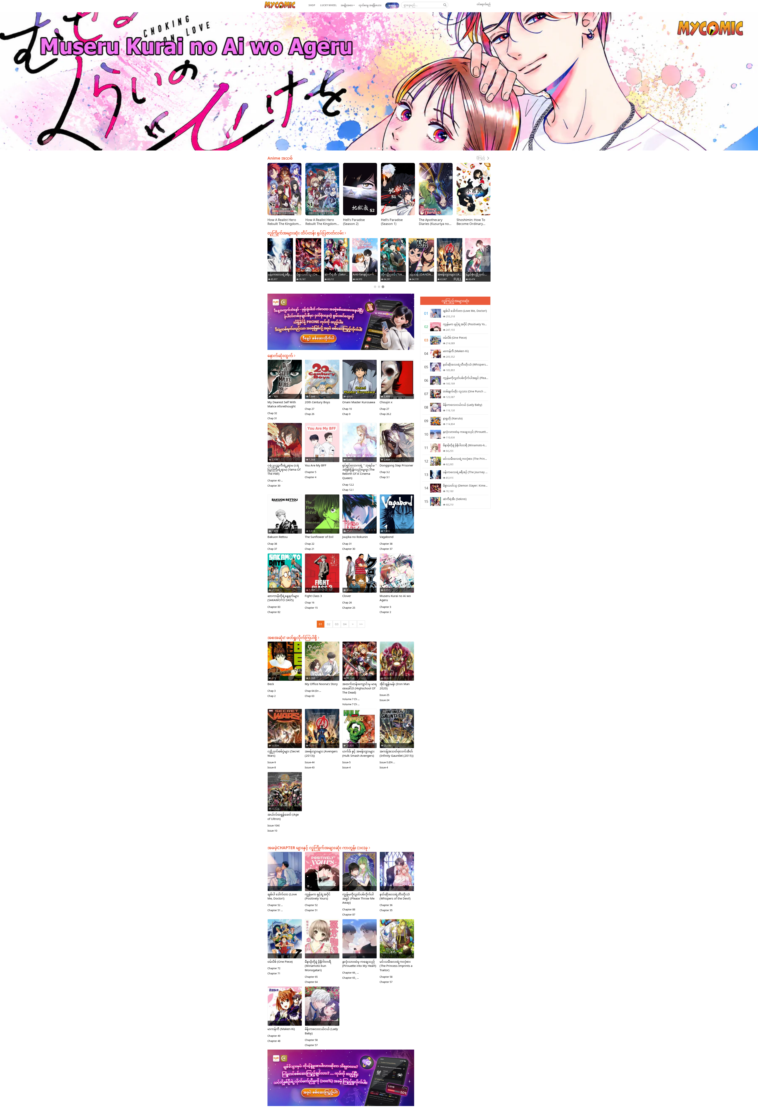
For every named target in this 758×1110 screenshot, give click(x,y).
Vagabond (386, 537)
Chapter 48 (273, 1041)
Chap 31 (272, 418)
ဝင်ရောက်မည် (484, 4)
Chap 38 (272, 543)
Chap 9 (346, 414)
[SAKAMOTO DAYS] (285, 578)
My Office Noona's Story (321, 684)
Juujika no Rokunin (355, 537)
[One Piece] (435, 340)
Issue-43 (309, 767)
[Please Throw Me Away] (359, 877)
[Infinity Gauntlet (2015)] (397, 732)
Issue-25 (384, 695)
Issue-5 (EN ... (387, 762)
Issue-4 (346, 767)
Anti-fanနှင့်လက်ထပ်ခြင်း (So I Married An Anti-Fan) (478, 274)
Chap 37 (272, 549)
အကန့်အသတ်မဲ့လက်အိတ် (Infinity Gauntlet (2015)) (397, 753)
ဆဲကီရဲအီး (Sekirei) (449, 274)
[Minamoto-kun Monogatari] (336, 256)
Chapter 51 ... (275, 910)
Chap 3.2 (385, 472)
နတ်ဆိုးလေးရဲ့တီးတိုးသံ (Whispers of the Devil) (395, 896)
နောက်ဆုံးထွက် (280, 355)
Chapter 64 (311, 982)
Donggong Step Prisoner (396, 465)
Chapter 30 (348, 549)
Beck (270, 684)
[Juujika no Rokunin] (359, 519)
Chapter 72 (273, 968)
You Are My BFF (315, 465)
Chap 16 (309, 602)
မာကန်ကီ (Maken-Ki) (281, 1029)
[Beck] (285, 666)
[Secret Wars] (285, 734)
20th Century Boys (317, 402)
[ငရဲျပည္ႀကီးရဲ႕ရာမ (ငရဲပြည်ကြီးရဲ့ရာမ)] (285, 447)
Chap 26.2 (385, 414)
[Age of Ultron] (285, 794)
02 (328, 624)
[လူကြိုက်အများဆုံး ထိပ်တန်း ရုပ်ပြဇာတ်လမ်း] (280, 5)
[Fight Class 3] (322, 577)
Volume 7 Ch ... (350, 699)
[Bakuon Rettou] (285, 519)
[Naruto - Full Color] (280, 254)
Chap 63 (309, 696)
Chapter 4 (310, 477)
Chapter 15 (311, 607)
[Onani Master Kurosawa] (359, 384)
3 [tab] (379, 148)
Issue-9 (271, 762)
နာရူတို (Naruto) (280, 274)
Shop (312, 5)
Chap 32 (272, 413)
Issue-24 (384, 700)
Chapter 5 (310, 472)
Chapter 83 (273, 607)
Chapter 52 (311, 905)
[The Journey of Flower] (393, 256)
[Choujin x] (397, 384)
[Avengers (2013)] (322, 732)
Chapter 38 (386, 543)
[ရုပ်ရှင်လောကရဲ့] (359, 447)
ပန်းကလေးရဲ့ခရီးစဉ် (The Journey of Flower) (393, 274)
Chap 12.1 (348, 490)
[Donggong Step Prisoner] (397, 447)
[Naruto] (435, 420)
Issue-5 (346, 762)
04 (345, 624)
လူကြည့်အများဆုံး (455, 300)
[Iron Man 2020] (397, 667)
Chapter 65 (311, 976)
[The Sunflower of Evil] (322, 519)
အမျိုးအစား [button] (347, 5)
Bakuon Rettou (277, 537)
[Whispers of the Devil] (397, 877)
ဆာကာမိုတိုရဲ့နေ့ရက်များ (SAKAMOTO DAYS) (283, 598)
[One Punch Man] (435, 393)
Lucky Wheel (328, 5)
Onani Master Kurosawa (358, 402)
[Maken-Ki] (285, 1011)
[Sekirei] (449, 257)
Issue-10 (272, 830)
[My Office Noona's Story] (322, 666)
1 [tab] (371, 148)
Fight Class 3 (313, 596)
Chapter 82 (273, 612)
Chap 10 (347, 409)
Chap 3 (271, 691)
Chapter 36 (386, 905)
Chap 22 (309, 543)
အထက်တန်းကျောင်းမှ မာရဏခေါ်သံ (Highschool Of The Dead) (359, 688)
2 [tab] (375, 148)
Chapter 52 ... (275, 905)
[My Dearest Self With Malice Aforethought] (285, 384)
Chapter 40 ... (275, 480)
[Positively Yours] (322, 877)
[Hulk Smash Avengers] (359, 734)
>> (361, 624)
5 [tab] (387, 148)
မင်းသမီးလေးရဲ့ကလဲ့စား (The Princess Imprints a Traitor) (365, 274)
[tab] (375, 286)
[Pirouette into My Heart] (308, 257)
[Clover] (359, 577)
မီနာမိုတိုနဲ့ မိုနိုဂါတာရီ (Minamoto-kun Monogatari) (337, 274)
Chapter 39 (273, 485)
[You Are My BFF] (322, 447)
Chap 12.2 (348, 484)
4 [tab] (383, 148)
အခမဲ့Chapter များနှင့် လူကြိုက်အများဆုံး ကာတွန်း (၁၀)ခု (318, 847)
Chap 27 (309, 409)
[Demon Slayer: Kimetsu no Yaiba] (421, 257)
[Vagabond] (397, 519)
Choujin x (386, 402)
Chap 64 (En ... (313, 691)
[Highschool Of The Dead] (359, 666)
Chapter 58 (386, 976)
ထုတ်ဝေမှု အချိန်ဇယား (370, 5)
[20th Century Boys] (322, 384)
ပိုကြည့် (481, 158)
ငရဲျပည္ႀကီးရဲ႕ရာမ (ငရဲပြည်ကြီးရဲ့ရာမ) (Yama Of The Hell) (283, 469)
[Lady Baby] (322, 1011)
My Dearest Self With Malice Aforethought (281, 404)
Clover (346, 596)
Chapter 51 (311, 910)
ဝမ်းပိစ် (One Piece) (280, 961)
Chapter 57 (386, 982)
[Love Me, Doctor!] (285, 877)
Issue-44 (309, 762)
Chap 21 (309, 549)
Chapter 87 (348, 914)
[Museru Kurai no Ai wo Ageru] (397, 577)
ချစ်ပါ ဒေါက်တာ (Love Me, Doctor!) (282, 896)
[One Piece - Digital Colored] (285, 942)
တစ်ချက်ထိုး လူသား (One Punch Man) (467, 391)
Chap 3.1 (385, 477)
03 (337, 624)
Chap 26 (309, 414)
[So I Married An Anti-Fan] (478, 257)
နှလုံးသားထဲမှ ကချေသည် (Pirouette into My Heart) (308, 274)
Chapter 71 (273, 973)
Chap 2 (271, 696)
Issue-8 (271, 767)
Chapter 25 (348, 607)
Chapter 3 (385, 607)
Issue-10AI (273, 825)
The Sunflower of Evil (319, 537)
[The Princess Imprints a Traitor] (365, 255)
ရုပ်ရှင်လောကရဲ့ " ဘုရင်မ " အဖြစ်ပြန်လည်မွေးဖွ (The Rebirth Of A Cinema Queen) (359, 471)
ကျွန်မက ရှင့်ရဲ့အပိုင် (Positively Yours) (317, 896)
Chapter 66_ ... (350, 972)
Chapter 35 (386, 910)
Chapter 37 (386, 549)
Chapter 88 (348, 909)
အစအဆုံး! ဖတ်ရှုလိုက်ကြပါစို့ (292, 637)
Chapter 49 (273, 1036)
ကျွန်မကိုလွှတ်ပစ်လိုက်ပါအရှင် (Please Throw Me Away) (358, 898)
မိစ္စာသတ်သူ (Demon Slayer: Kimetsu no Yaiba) (421, 274)
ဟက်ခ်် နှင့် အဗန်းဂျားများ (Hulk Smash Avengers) (358, 753)
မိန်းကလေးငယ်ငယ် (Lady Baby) (462, 405)
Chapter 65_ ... (350, 977)
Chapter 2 (385, 612)
